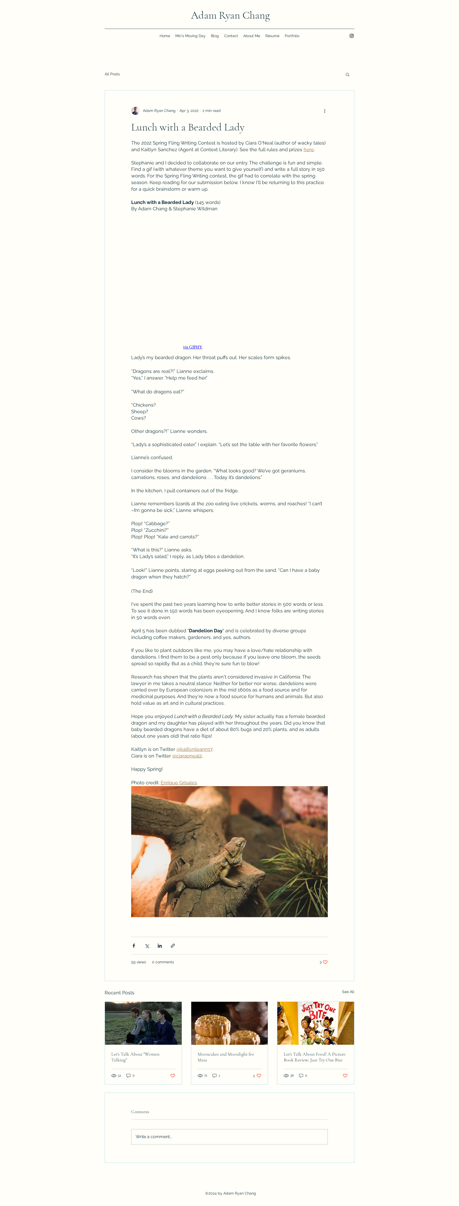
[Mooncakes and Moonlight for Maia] (229, 1023)
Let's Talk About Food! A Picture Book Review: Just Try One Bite (314, 1057)
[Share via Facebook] (133, 945)
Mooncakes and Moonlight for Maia (226, 1057)
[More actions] (324, 110)
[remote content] (229, 283)
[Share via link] (172, 945)
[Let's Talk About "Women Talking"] (143, 1023)
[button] (347, 74)
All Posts (112, 74)
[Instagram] (351, 35)
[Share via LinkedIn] (159, 945)
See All (348, 992)
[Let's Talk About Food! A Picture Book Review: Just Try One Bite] (315, 1023)
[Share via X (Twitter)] (146, 945)
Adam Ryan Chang (230, 15)
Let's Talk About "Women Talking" (135, 1057)
